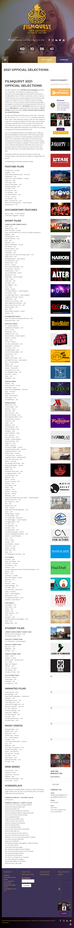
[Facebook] (49, 40)
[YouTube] (63, 40)
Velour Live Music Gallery (23, 117)
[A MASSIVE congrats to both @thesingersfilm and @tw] (67, 116)
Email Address (55, 777)
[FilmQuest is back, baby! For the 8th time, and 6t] (60, 116)
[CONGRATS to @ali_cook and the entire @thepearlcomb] (67, 123)
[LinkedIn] (56, 40)
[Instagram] (53, 40)
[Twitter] (60, 40)
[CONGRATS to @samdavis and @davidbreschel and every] (54, 123)
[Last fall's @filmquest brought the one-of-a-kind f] (54, 116)
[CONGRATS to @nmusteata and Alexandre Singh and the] (60, 123)
